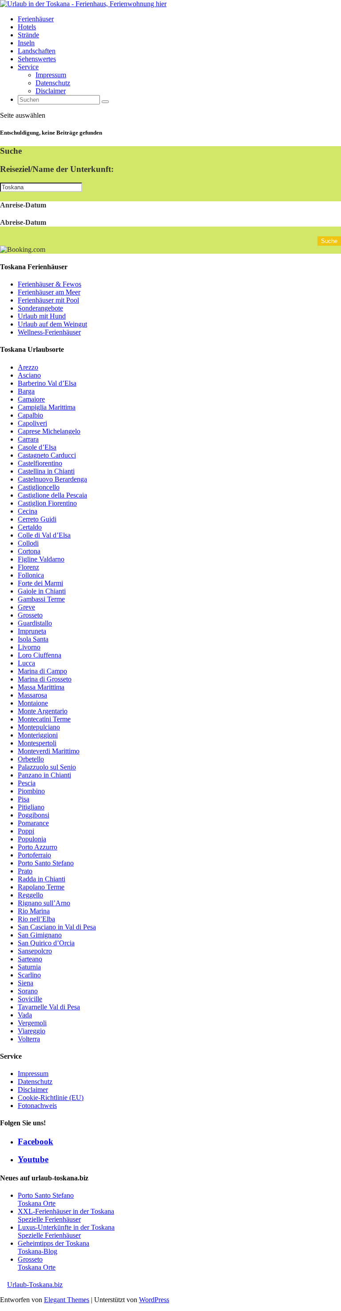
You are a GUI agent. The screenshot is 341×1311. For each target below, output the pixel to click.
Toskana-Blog (37, 1251)
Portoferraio (34, 855)
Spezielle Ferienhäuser (49, 1219)
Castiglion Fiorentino (47, 503)
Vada (25, 1015)
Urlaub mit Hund (42, 316)
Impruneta (32, 631)
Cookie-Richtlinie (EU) (50, 1097)
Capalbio (30, 415)
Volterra (29, 1039)
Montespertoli (37, 743)
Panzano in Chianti (44, 775)
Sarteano (30, 959)
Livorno (29, 647)
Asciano (29, 375)
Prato (25, 871)
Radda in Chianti (41, 879)
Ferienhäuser (36, 19)
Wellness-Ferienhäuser (49, 332)
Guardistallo (35, 623)
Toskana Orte (37, 1203)
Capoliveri (32, 423)
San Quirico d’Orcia (46, 943)
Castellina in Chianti (46, 471)
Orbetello (31, 759)
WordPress (154, 1299)
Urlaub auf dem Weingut (52, 324)
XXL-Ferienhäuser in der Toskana (66, 1211)
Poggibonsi (33, 815)
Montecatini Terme (44, 719)
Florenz (28, 567)
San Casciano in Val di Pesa (57, 927)
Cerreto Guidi (37, 519)
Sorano (28, 991)
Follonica (31, 575)
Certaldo (30, 527)
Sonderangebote (40, 308)
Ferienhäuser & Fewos (49, 284)
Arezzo (28, 367)
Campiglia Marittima (46, 407)
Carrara (28, 439)
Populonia (32, 839)
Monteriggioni (38, 735)
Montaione (33, 703)
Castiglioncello (38, 487)
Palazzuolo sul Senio (47, 767)
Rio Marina (34, 911)
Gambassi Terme (41, 599)
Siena (25, 983)
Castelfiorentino (40, 463)
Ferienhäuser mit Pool (48, 300)
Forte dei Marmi (40, 583)
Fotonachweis (37, 1105)
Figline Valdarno (41, 559)
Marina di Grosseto (44, 679)
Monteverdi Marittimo (48, 751)
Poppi (26, 831)
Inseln (26, 43)
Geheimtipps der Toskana (53, 1243)
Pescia (27, 783)
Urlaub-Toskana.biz (35, 1284)
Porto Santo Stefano (46, 863)
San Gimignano (40, 935)
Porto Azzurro (37, 847)
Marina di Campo (42, 671)
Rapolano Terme (41, 887)
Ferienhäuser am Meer (49, 292)
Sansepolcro (35, 951)
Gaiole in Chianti (42, 591)
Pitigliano (31, 807)
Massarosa (32, 695)
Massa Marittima (41, 687)
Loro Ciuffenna (39, 655)
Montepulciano (39, 727)
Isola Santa (33, 639)
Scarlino (29, 975)
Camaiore (31, 399)
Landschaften (37, 51)
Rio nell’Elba (36, 919)
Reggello (30, 895)
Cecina (27, 511)
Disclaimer (51, 91)
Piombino (31, 791)
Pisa (23, 799)
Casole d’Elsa (37, 447)
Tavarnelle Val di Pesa (49, 1007)
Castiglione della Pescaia (52, 495)
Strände (28, 35)
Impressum (51, 75)
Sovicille (30, 999)
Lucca (26, 663)
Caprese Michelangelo (49, 431)
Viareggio (31, 1031)
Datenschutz (53, 83)
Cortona (29, 551)
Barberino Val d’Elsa (47, 383)
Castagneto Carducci (47, 455)
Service (28, 67)
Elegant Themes (66, 1299)
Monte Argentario (42, 711)
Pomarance (33, 823)
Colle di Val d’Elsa (44, 535)
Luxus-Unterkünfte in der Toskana (66, 1227)
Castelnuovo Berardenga (52, 479)
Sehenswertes (37, 59)
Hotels (27, 27)
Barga (26, 391)
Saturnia (29, 967)
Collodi (28, 543)
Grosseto (30, 615)
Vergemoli (32, 1023)
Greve (26, 607)
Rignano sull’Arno (44, 903)
